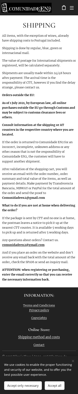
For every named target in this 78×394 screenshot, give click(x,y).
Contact (39, 345)
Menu (72, 8)
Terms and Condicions (39, 305)
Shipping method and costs (39, 337)
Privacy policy (39, 310)
